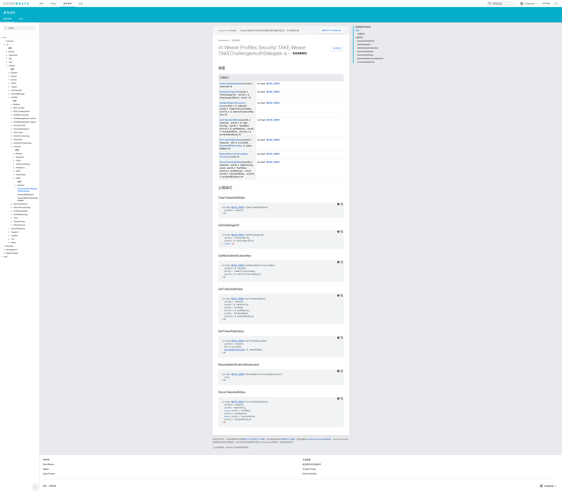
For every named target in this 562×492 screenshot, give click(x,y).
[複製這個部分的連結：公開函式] (235, 188)
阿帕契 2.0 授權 (288, 439)
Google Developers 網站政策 (319, 439)
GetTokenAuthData (230, 119)
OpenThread (49, 474)
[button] (19, 37)
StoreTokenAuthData (231, 162)
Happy (53, 3)
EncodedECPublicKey (231, 145)
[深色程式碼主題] (338, 204)
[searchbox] (20, 28)
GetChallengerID (229, 91)
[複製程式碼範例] (342, 204)
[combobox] (501, 3)
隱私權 (53, 486)
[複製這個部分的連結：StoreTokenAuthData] (248, 392)
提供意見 (337, 48)
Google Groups (309, 469)
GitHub (546, 3)
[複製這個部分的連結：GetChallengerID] (242, 225)
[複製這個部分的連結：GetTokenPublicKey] (247, 331)
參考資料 (67, 3)
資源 (81, 3)
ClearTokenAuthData (231, 83)
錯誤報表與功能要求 (312, 464)
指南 (41, 3)
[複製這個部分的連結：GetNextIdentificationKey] (254, 256)
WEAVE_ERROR (273, 83)
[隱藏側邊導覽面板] (35, 487)
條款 (45, 486)
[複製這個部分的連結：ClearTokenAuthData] (248, 198)
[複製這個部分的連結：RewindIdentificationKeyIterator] (262, 365)
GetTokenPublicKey (230, 139)
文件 (21, 19)
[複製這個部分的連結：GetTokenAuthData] (245, 289)
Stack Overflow (310, 474)
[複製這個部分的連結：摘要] (228, 68)
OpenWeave (223, 40)
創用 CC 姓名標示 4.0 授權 (254, 439)
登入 (556, 3)
